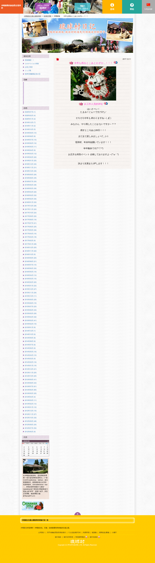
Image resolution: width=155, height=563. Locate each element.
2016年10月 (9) (30, 254)
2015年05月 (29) (30, 313)
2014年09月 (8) (30, 338)
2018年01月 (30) (30, 202)
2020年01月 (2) (30, 119)
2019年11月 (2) (30, 126)
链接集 (94, 532)
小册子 (114, 532)
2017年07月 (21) (30, 223)
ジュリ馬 (28, 70)
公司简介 (41, 532)
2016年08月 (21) (30, 261)
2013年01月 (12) (30, 407)
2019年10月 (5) (30, 129)
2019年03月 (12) (30, 154)
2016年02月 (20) (30, 282)
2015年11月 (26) (30, 292)
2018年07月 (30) (30, 181)
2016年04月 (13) (30, 275)
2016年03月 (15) (30, 279)
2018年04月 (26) (30, 192)
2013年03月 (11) (30, 400)
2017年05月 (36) (30, 230)
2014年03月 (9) (30, 358)
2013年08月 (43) (30, 383)
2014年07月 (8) (30, 345)
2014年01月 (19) (30, 365)
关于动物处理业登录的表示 (56, 532)
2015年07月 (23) (30, 306)
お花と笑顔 (29, 67)
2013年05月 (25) (30, 393)
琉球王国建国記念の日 (32, 74)
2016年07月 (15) (30, 265)
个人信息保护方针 (74, 532)
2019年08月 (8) (30, 136)
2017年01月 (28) (30, 244)
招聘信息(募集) (104, 532)
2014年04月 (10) (30, 355)
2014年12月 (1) (30, 331)
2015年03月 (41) (30, 320)
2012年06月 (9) (30, 431)
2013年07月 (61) (30, 386)
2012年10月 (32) (30, 418)
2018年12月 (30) (30, 164)
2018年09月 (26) (30, 174)
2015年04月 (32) (30, 317)
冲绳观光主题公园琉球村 (32, 16)
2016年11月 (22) (30, 251)
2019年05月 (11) (30, 147)
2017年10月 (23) (30, 213)
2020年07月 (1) (30, 112)
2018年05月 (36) (30, 188)
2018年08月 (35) (30, 178)
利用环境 (86, 532)
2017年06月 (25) (30, 227)
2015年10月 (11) (30, 296)
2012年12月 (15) (30, 411)
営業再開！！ (29, 60)
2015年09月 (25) (30, 299)
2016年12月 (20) (30, 247)
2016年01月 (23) (30, 286)
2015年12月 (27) (30, 289)
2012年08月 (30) (30, 424)
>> (48, 441)
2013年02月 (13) (30, 404)
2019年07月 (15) (30, 140)
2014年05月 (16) (30, 352)
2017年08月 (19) (30, 219)
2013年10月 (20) (30, 376)
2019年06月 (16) (30, 143)
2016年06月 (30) (30, 268)
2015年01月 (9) (30, 327)
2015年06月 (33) (30, 310)
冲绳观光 (24, 528)
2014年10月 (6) (30, 334)
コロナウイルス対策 (32, 63)
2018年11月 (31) (30, 167)
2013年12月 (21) (30, 369)
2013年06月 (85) (30, 390)
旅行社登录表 (68, 537)
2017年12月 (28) (30, 206)
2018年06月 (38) (30, 185)
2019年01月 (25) (30, 160)
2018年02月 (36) (30, 199)
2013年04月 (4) (30, 397)
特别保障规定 (80, 537)
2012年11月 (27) (30, 414)
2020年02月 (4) (30, 115)
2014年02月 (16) (30, 362)
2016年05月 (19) (30, 272)
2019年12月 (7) (30, 122)
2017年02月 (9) (30, 240)
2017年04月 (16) (30, 233)
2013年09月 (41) (30, 379)
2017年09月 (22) (30, 216)
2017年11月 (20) (30, 209)
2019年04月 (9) (30, 150)
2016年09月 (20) (30, 258)
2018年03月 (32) (30, 195)
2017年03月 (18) (30, 237)
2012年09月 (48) (30, 421)
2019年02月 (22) (30, 157)
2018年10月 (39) (30, 171)
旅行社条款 (94, 537)
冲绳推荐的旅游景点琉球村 (11, 6)
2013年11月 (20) (30, 372)
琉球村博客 (47, 16)
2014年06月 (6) (30, 348)
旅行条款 (58, 537)
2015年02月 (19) (30, 324)
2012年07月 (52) (30, 428)
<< (23, 441)
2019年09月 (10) (30, 133)
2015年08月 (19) (30, 303)
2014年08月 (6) (30, 341)
